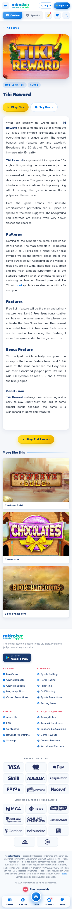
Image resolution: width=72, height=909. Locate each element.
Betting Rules (48, 703)
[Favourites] (57, 15)
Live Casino (12, 674)
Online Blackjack (15, 685)
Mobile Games (14, 85)
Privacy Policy (48, 717)
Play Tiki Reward (38, 439)
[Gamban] (13, 831)
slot (19, 285)
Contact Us (12, 729)
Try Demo (46, 107)
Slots (34, 85)
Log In (47, 5)
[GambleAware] (58, 820)
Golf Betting (48, 691)
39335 (64, 874)
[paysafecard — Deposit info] (58, 778)
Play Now (18, 107)
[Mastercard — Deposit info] (36, 767)
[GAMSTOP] (58, 809)
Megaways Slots (15, 691)
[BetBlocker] (36, 831)
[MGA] (13, 809)
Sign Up (63, 5)
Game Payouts (49, 734)
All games (13, 27)
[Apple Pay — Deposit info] (58, 767)
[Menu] (5, 5)
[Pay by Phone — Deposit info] (36, 789)
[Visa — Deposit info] (13, 767)
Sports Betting (49, 674)
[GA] (24, 842)
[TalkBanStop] (58, 831)
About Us (11, 717)
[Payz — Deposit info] (13, 789)
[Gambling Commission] (36, 820)
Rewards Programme (18, 734)
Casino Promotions (17, 697)
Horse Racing (48, 680)
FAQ (8, 723)
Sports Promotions (51, 697)
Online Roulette (15, 680)
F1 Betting (46, 685)
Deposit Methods (51, 740)
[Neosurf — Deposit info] (58, 789)
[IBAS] (36, 809)
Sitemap (11, 740)
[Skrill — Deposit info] (13, 778)
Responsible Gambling (53, 729)
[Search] (66, 15)
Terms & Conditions (52, 723)
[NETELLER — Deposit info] (36, 778)
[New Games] (48, 15)
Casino (15, 15)
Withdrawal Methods (52, 746)
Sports (35, 15)
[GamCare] (13, 820)
